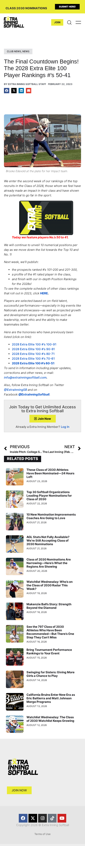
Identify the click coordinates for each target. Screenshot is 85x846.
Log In (65, 427)
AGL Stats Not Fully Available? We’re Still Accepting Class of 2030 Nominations (47, 540)
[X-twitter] (32, 818)
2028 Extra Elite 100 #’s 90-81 (33, 349)
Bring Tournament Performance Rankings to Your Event (49, 651)
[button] (6, 90)
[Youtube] (62, 818)
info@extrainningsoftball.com (25, 377)
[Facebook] (23, 818)
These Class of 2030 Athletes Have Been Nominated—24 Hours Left (50, 473)
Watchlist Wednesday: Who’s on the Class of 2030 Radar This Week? (49, 585)
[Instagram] (42, 818)
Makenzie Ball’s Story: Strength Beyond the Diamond (48, 606)
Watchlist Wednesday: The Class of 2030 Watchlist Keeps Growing (50, 719)
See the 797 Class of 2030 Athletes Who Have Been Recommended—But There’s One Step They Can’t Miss (50, 632)
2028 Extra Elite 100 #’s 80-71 (33, 354)
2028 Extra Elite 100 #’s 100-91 (34, 344)
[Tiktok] (52, 818)
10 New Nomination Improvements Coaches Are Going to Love (51, 516)
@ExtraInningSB (15, 390)
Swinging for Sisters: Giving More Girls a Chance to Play (50, 674)
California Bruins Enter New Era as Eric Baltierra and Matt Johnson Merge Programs (50, 698)
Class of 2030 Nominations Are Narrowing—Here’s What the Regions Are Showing (48, 563)
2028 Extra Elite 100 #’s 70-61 (33, 358)
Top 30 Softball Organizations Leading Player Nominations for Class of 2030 (49, 495)
